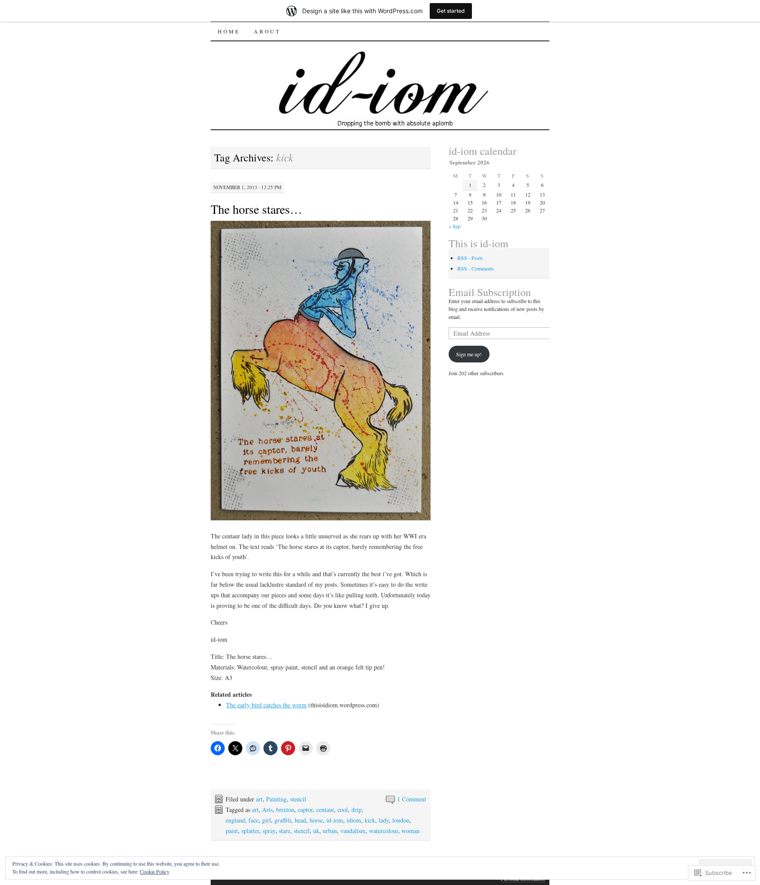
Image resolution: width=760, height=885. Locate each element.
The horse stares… (256, 209)
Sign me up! (469, 354)
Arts (267, 809)
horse (316, 820)
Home (229, 31)
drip (356, 809)
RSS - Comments (475, 268)
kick (370, 820)
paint (232, 830)
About (267, 31)
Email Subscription (490, 292)
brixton (285, 809)
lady (384, 820)
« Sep (454, 226)
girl (266, 820)
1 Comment (411, 799)
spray (269, 830)
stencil (298, 799)
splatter (250, 830)
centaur (325, 809)
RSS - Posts (470, 257)
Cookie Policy (154, 871)
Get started (451, 10)
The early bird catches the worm (266, 705)
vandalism (352, 830)
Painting (276, 799)
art (259, 799)
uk (316, 830)
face (253, 820)
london (400, 820)
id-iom (334, 820)
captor (305, 809)
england (235, 820)
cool (342, 809)
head (300, 820)
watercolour (383, 830)
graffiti (282, 820)
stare (284, 830)
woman (411, 830)
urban (330, 830)
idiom (354, 820)
